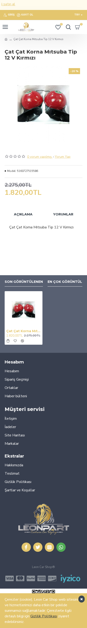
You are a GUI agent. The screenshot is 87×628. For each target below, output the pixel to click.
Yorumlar (63, 214)
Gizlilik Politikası (43, 616)
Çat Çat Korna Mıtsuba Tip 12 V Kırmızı (23, 331)
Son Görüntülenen (24, 282)
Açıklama (23, 214)
